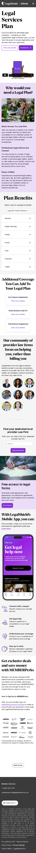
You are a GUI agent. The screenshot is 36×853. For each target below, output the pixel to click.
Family (7, 234)
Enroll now (24, 48)
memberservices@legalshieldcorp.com (15, 792)
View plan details (9, 48)
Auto (6, 251)
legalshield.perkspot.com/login (13, 704)
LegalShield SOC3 (19, 849)
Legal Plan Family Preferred (16, 211)
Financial (8, 259)
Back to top (18, 765)
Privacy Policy (6, 845)
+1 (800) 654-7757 (8, 788)
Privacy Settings (18, 845)
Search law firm (18, 450)
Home (7, 243)
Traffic (7, 267)
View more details (18, 301)
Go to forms (7, 505)
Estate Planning (10, 226)
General (8, 218)
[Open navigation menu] (33, 3)
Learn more (6, 529)
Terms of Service (22, 842)
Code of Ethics (7, 849)
